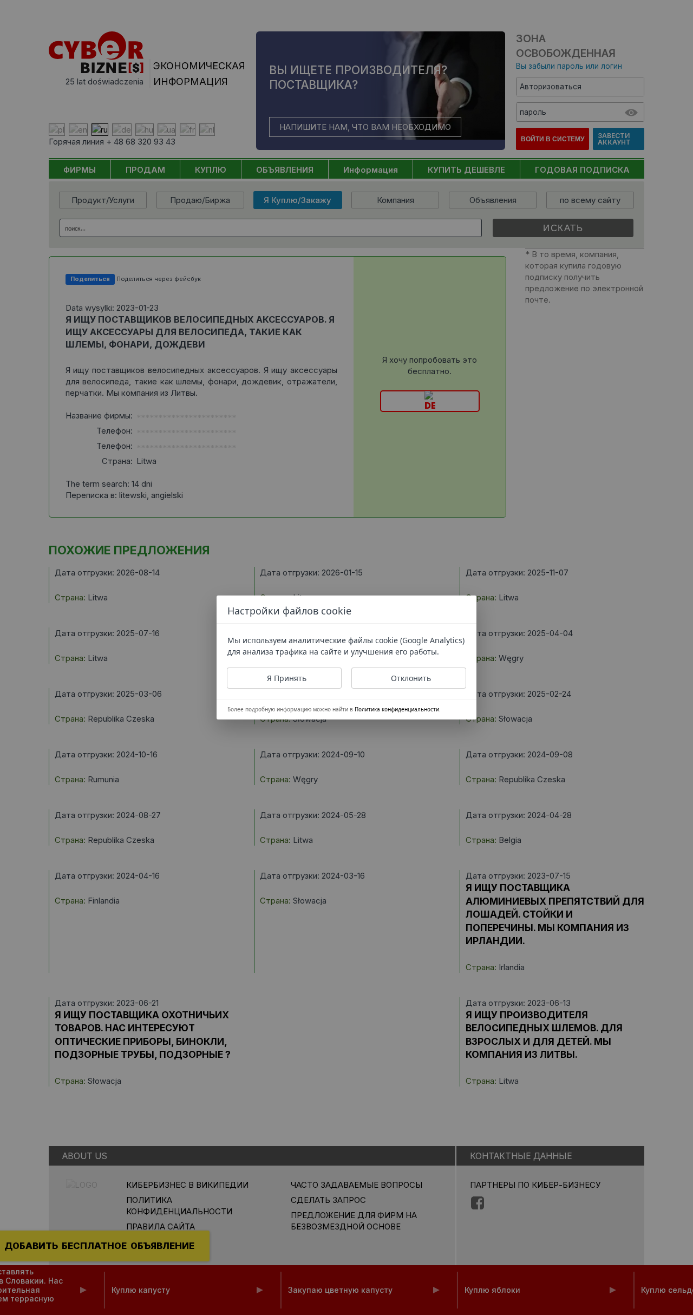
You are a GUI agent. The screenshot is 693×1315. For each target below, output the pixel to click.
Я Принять (286, 678)
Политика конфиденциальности (397, 709)
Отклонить (411, 678)
